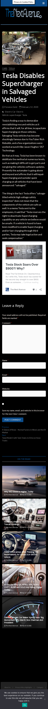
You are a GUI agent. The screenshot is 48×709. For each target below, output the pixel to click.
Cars (4, 68)
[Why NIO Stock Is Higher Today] (24, 481)
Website (6, 389)
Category (40, 687)
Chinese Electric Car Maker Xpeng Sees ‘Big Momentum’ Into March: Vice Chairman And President (24, 620)
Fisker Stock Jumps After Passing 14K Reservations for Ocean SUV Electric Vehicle (21, 554)
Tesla (12, 68)
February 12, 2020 (29, 107)
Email (5, 375)
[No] (44, 699)
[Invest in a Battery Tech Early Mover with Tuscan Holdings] (24, 514)
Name (5, 360)
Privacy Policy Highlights (23, 687)
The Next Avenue (11, 495)
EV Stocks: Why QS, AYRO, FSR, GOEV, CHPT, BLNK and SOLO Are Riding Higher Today (23, 587)
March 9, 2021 (26, 495)
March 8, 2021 (26, 626)
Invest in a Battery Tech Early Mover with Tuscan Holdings (23, 523)
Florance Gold (10, 107)
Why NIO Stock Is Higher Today (18, 491)
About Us (7, 687)
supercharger (15, 115)
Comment (7, 323)
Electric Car (10, 111)
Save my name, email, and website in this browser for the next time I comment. (23, 412)
